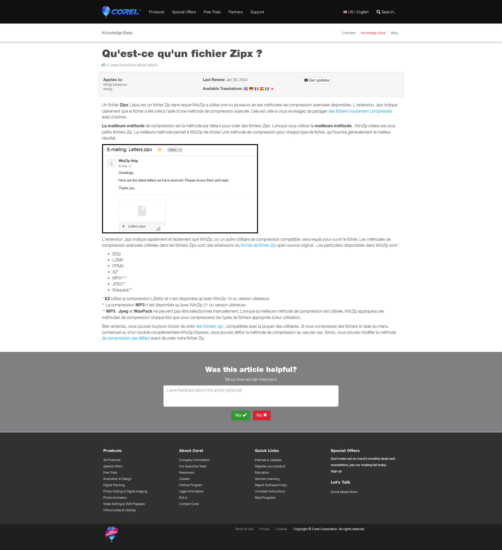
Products (156, 11)
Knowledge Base (373, 33)
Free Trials (212, 11)
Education (262, 472)
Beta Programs (265, 498)
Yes (238, 415)
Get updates (318, 80)
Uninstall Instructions (270, 491)
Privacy (264, 529)
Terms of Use (244, 529)
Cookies (281, 529)
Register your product (270, 466)
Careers (184, 479)
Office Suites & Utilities (119, 510)
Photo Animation (115, 498)
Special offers (112, 466)
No (259, 415)
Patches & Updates (268, 460)
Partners (236, 11)
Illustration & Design (117, 479)
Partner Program (190, 485)
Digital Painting (114, 485)
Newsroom (186, 472)
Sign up (336, 471)
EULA (183, 498)
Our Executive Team (193, 466)
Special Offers (184, 11)
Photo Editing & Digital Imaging (125, 491)
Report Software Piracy (271, 485)
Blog (394, 33)
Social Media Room (344, 492)
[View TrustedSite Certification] (136, 535)
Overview (349, 33)
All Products (112, 460)
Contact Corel (189, 504)
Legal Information (191, 491)
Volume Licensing (267, 479)
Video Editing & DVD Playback (124, 504)
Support (257, 11)
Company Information (194, 460)
